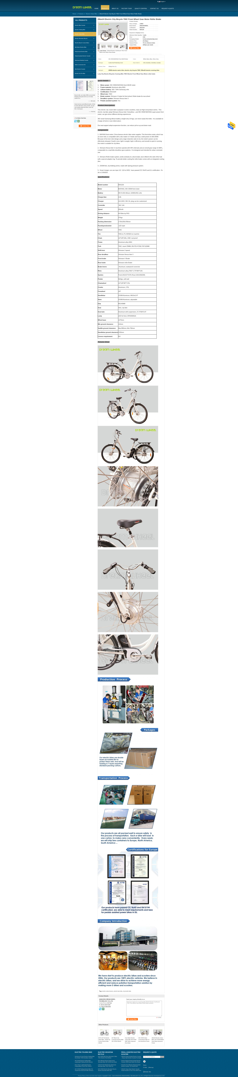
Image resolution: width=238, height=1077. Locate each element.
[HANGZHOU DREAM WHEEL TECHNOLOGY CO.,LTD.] (158, 2)
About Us (115, 8)
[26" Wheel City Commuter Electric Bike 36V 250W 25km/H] (117, 1032)
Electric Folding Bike (80, 29)
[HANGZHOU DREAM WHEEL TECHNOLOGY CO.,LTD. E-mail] (103, 1009)
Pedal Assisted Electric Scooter (82, 56)
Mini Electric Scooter (80, 69)
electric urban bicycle (107, 991)
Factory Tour (126, 8)
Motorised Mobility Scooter (81, 60)
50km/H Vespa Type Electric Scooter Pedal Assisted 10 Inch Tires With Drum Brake (131, 1070)
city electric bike (127, 991)
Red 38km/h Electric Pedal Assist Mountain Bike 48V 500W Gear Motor (107, 1061)
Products (105, 8)
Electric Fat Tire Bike (80, 73)
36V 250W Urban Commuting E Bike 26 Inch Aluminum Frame (143, 1039)
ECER (163, 1075)
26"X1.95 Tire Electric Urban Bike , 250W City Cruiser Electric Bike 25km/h (104, 1040)
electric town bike (118, 991)
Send (162, 1057)
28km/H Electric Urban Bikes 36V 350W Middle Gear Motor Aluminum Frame (158, 1040)
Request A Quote (168, 8)
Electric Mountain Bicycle (81, 38)
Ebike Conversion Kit (80, 64)
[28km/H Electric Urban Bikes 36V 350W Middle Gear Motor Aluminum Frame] (157, 1032)
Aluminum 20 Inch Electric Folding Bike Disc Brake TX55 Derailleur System (85, 1057)
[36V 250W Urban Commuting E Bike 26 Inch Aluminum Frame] (144, 1032)
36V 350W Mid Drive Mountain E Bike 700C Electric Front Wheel (107, 1057)
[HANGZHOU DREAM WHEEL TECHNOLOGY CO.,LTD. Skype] (100, 1009)
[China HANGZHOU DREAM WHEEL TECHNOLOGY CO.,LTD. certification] (79, 85)
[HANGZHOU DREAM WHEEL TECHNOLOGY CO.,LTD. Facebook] (144, 1061)
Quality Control (141, 8)
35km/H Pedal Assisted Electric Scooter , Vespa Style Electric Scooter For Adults (131, 1057)
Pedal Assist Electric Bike (81, 51)
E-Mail (145, 1067)
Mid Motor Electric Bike (80, 47)
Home (96, 8)
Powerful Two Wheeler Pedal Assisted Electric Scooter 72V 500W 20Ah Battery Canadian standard (130, 1066)
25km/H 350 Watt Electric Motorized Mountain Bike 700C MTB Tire (107, 1065)
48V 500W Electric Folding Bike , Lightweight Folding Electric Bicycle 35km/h (84, 1062)
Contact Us (154, 8)
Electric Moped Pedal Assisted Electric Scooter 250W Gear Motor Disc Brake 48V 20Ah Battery (131, 1062)
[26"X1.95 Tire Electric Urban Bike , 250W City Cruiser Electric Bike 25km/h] (104, 1032)
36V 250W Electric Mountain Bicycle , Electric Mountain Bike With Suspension (107, 1070)
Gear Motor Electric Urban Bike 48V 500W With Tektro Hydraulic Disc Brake (130, 1040)
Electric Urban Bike (91, 14)
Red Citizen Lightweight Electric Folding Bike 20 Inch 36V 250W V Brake (83, 1066)
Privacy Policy (81, 1075)
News (144, 1065)
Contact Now (135, 48)
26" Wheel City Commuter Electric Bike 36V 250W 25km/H (117, 1039)
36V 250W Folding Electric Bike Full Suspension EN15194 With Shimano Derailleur (84, 1070)
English (162, 1)
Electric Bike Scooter (80, 25)
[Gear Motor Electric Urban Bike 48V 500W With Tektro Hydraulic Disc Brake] (131, 1032)
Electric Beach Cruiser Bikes (82, 43)
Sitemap (151, 1067)
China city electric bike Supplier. (94, 1075)
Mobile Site (147, 1072)
